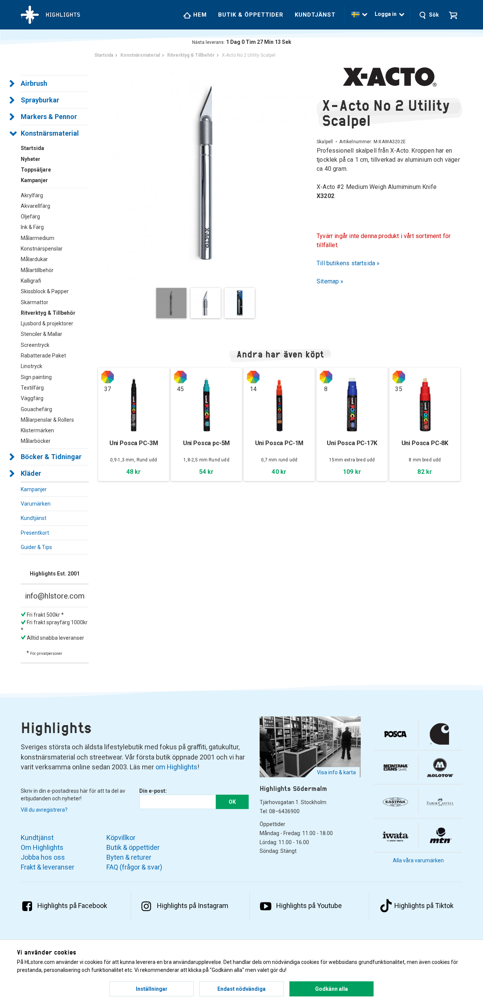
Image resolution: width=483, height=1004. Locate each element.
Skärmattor (34, 302)
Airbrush (34, 83)
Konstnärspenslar (42, 249)
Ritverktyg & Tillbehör (48, 313)
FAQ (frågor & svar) (134, 867)
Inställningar (152, 989)
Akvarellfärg (35, 206)
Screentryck (35, 345)
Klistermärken (37, 430)
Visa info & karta (336, 772)
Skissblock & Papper (45, 291)
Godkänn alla (331, 989)
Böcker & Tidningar (51, 457)
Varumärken (36, 504)
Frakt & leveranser (47, 867)
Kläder (31, 473)
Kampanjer (34, 489)
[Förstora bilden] (207, 171)
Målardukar (34, 259)
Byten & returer (128, 857)
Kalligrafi (31, 281)
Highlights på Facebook (72, 906)
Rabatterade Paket (43, 356)
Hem (199, 14)
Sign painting (36, 377)
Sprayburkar (40, 100)
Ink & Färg (32, 227)
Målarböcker (36, 441)
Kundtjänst (315, 14)
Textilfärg (32, 388)
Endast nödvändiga (241, 989)
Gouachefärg (36, 409)
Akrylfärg (32, 195)
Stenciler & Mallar (41, 334)
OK (232, 802)
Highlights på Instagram (192, 906)
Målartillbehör (37, 270)
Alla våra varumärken (418, 860)
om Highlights (176, 767)
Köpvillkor (120, 838)
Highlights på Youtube (309, 906)
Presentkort (35, 533)
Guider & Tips (36, 547)
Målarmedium (37, 238)
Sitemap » (330, 281)
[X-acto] (389, 76)
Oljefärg (30, 216)
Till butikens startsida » (348, 263)
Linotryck (31, 366)
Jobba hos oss (43, 857)
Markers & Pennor (49, 117)
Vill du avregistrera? (44, 810)
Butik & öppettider (250, 14)
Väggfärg (32, 398)
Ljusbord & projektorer (47, 323)
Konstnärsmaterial (50, 133)
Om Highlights (42, 847)
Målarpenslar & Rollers (47, 420)
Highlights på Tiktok (424, 906)
